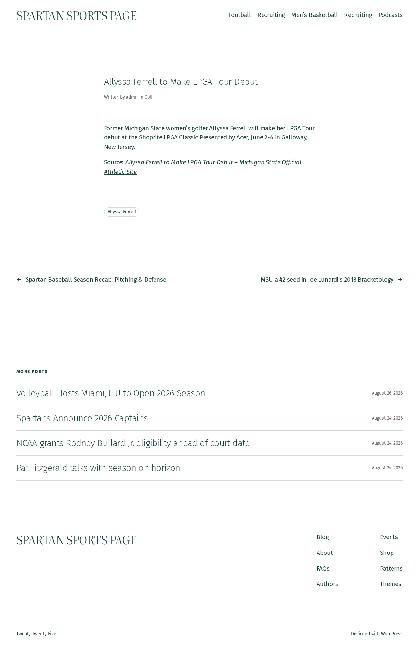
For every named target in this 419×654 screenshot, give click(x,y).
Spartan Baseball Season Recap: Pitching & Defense (96, 279)
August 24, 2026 (387, 418)
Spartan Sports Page (76, 15)
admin (132, 97)
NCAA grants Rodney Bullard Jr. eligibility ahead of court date (133, 443)
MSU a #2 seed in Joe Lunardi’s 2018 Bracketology (327, 279)
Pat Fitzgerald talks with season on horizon (98, 468)
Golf (148, 97)
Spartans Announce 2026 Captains (82, 418)
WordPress (392, 634)
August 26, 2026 (387, 393)
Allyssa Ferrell (122, 212)
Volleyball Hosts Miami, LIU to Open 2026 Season (110, 393)
